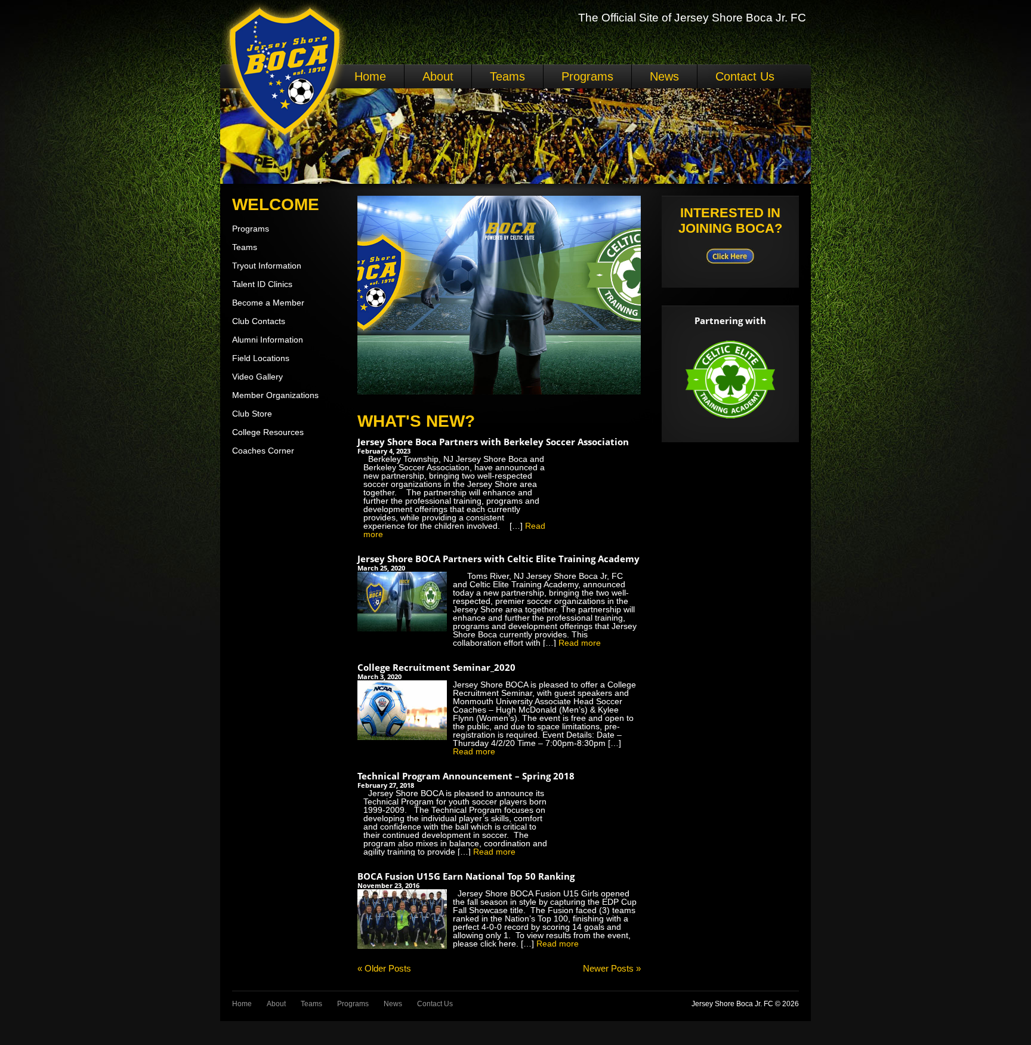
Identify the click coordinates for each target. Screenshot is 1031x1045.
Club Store (252, 413)
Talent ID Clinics (262, 284)
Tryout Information (266, 265)
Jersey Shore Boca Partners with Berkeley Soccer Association (493, 442)
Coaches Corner (263, 450)
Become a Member (268, 302)
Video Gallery (257, 376)
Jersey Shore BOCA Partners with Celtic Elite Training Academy (498, 559)
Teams (507, 76)
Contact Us (744, 76)
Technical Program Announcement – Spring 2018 (466, 776)
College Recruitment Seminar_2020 (436, 667)
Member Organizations (275, 395)
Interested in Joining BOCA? (730, 220)
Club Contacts (258, 321)
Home (370, 76)
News (664, 76)
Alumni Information (267, 339)
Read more (579, 643)
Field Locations (260, 358)
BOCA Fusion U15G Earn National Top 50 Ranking (466, 876)
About (437, 76)
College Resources (268, 432)
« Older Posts (384, 968)
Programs (587, 76)
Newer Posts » (612, 968)
